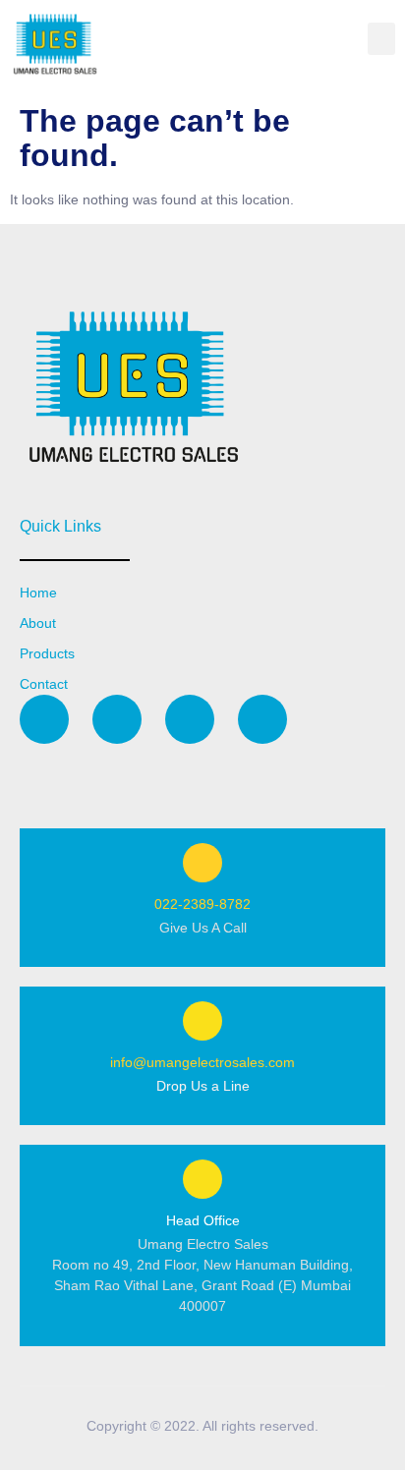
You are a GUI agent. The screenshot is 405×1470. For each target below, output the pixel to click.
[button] (381, 39)
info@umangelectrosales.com (202, 1062)
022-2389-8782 (202, 904)
